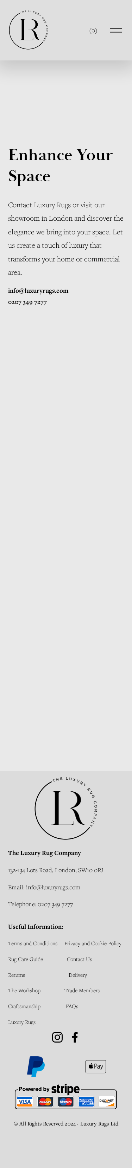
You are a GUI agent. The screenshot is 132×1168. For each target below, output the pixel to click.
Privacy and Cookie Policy (92, 943)
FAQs (72, 1006)
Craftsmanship (24, 1006)
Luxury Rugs (52, 204)
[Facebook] (75, 1037)
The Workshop (24, 990)
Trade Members (82, 990)
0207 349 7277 (55, 904)
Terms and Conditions (32, 943)
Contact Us (79, 958)
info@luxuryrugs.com (53, 887)
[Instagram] (57, 1037)
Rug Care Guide (25, 958)
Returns (16, 974)
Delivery (78, 974)
